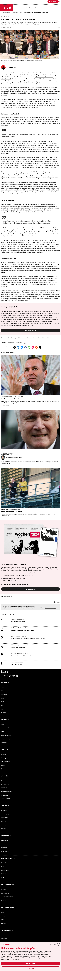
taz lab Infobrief (5, 851)
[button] (59, 1)
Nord (2, 709)
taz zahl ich (4, 787)
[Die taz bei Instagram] (17, 676)
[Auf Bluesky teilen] (22, 347)
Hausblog (3, 758)
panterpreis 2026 (5, 799)
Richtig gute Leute (5, 739)
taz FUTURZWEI (5, 893)
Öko (2, 690)
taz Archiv (3, 900)
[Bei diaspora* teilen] (33, 347)
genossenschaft (5, 784)
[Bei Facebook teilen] (25, 347)
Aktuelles (3, 754)
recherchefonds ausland (7, 791)
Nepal (2, 731)
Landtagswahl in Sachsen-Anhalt (9, 728)
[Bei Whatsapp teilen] (29, 347)
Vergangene (4, 874)
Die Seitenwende (5, 761)
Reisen (2, 912)
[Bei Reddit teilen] (36, 347)
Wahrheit (3, 712)
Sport (2, 701)
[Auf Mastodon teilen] (18, 347)
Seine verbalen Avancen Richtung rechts (13, 172)
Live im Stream (4, 870)
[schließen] (58, 944)
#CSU (19, 338)
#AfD (8, 338)
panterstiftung (4, 795)
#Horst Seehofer (37, 338)
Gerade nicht (53, 944)
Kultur (2, 698)
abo (2, 780)
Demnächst (4, 862)
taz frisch (3, 844)
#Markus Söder (45, 338)
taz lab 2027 (4, 877)
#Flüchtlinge (13, 338)
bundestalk (4, 810)
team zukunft (4, 840)
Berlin (2, 705)
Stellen (3, 765)
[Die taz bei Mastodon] (10, 676)
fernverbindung (5, 814)
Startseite (3, 12)
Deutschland (15, 12)
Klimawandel (4, 742)
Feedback (3, 935)
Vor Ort (3, 866)
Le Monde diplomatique (7, 896)
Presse (3, 769)
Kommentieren (11, 342)
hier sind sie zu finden (50, 608)
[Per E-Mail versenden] (14, 347)
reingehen (3, 828)
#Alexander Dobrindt (27, 338)
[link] (16, 8)
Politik (8, 12)
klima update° (4, 817)
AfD (21, 12)
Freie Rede (3, 825)
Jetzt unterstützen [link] (30, 330)
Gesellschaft (4, 694)
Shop (2, 919)
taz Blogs (3, 889)
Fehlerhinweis (19, 342)
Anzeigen (3, 923)
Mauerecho (4, 821)
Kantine (3, 916)
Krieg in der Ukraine (6, 735)
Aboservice (4, 938)
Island (2, 724)
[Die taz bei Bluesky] (13, 676)
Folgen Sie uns (4, 675)
